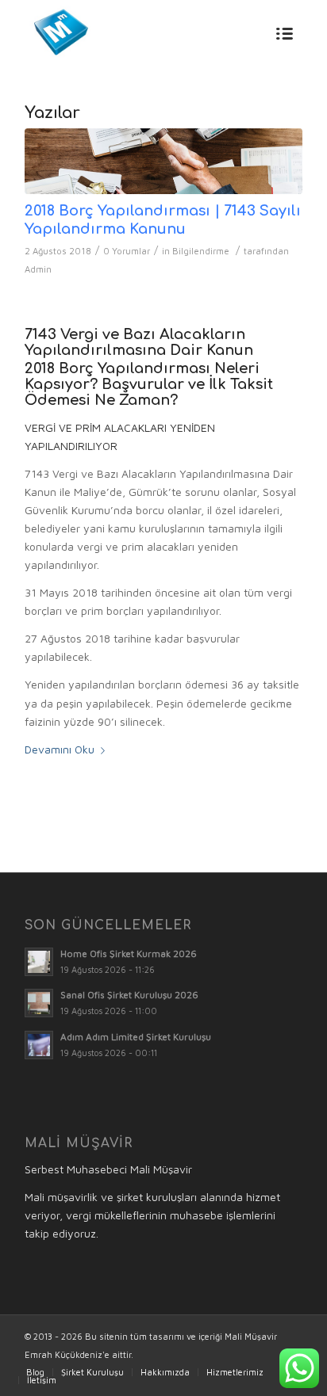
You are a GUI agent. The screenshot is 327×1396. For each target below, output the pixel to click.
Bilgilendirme (200, 251)
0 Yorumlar (126, 251)
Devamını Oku (59, 749)
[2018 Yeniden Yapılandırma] (163, 161)
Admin (38, 269)
